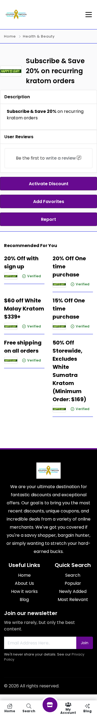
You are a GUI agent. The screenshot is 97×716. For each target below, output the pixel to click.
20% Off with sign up (21, 262)
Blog (24, 599)
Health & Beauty (39, 36)
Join (84, 643)
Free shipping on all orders (22, 346)
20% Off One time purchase (69, 266)
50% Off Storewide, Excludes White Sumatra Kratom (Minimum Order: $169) (69, 371)
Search (72, 575)
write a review (61, 158)
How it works (24, 591)
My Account (68, 710)
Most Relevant (73, 599)
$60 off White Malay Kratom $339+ (24, 308)
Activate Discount (48, 184)
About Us (24, 583)
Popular (73, 583)
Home (10, 36)
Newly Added (72, 591)
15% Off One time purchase (69, 308)
